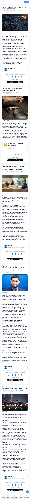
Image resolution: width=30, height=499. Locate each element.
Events (20, 497)
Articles (3, 497)
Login (26, 2)
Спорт (24, 270)
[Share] (9, 77)
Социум (22, 10)
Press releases (18, 92)
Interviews (26, 497)
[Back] (27, 491)
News (16, 10)
